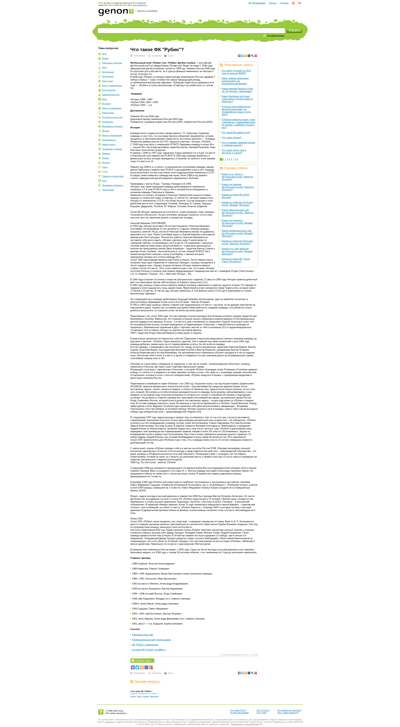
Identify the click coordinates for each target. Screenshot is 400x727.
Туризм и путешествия (112, 176)
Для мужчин (108, 76)
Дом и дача (107, 81)
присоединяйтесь (140, 5)
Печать (170, 55)
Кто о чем (261, 713)
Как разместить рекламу (289, 710)
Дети (104, 67)
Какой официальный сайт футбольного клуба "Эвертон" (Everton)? (238, 213)
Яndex (139, 696)
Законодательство (111, 94)
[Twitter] (242, 56)
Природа (106, 153)
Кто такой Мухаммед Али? (236, 132)
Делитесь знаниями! (147, 11)
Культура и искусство (112, 117)
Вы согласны (263, 710)
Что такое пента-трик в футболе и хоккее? (234, 151)
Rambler (146, 696)
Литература (107, 122)
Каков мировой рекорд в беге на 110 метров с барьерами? (237, 90)
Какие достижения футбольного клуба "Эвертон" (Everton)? (238, 187)
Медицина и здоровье (112, 126)
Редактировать (139, 55)
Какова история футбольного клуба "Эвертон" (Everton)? (237, 242)
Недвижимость (109, 140)
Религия (106, 162)
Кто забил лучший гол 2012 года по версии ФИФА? (236, 72)
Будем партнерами (239, 713)
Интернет (106, 104)
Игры (104, 99)
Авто (104, 54)
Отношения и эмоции (112, 149)
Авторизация (258, 3)
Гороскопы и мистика (112, 63)
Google (133, 696)
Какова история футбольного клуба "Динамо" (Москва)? (237, 203)
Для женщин (108, 72)
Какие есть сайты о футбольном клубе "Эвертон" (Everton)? (238, 177)
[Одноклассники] (246, 56)
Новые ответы (108, 144)
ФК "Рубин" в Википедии (145, 644)
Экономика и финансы (112, 185)
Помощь (273, 3)
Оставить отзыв (142, 660)
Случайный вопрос (276, 35)
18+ (300, 3)
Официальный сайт (142, 634)
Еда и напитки (108, 90)
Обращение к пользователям (245, 724)
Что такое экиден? (232, 137)
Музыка (105, 131)
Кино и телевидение (111, 108)
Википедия (154, 696)
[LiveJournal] (252, 56)
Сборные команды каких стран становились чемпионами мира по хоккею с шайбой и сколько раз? (238, 123)
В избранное (157, 55)
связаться (110, 722)
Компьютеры (108, 113)
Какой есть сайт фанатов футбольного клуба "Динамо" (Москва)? (237, 251)
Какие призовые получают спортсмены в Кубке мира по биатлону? (237, 99)
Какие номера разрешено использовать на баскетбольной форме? (235, 81)
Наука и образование (112, 135)
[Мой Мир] (249, 56)
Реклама (284, 3)
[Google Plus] (255, 56)
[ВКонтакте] (239, 56)
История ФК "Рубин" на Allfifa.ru (149, 649)
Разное (105, 158)
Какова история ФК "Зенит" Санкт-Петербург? (236, 260)
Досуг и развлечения (112, 85)
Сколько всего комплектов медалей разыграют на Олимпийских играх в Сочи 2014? (236, 110)
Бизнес (105, 58)
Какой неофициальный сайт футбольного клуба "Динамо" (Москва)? (237, 233)
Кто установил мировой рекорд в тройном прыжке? (238, 143)
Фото (104, 181)
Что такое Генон (237, 710)
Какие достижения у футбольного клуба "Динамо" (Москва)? (237, 223)
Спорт (105, 172)
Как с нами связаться (288, 713)
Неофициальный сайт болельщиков (151, 639)
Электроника (108, 190)
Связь (105, 167)
